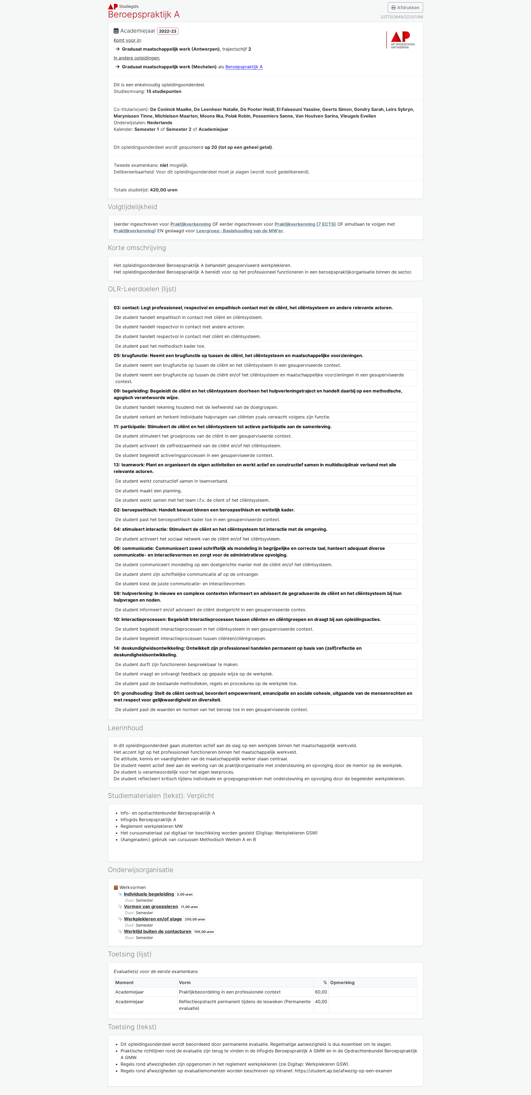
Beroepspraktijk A (244, 66)
